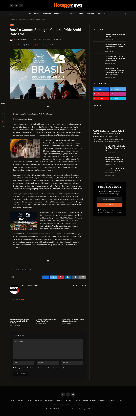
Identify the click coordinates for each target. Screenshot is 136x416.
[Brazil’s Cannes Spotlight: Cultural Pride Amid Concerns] (48, 74)
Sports (119, 401)
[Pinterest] (3, 122)
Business (47, 14)
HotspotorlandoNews (22, 39)
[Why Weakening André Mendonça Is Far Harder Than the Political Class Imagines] (98, 159)
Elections (59, 401)
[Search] (125, 14)
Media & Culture (81, 401)
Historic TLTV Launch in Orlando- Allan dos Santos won (73, 320)
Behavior (90, 14)
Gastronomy (65, 404)
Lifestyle (101, 401)
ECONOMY (69, 401)
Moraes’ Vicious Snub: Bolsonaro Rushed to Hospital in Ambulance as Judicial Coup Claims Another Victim (115, 71)
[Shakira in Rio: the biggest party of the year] (98, 36)
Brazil (37, 14)
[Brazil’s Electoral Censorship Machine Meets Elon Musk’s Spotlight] (22, 310)
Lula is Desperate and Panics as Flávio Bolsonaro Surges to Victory (115, 46)
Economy (70, 14)
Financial (39, 401)
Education (49, 401)
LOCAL (55, 404)
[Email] (3, 126)
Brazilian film (15, 269)
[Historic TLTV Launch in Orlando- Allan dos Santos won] (74, 310)
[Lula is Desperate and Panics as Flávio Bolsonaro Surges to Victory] (98, 46)
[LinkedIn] (3, 117)
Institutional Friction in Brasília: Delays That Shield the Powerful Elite (115, 148)
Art (12, 24)
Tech (81, 14)
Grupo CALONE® (51, 409)
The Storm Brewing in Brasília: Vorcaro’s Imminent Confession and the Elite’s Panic (115, 58)
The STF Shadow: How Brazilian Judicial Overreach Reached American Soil (108, 132)
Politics (57, 14)
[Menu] (11, 14)
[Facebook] (3, 109)
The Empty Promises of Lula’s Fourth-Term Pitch (46, 320)
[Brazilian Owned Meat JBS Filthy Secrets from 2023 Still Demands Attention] (98, 171)
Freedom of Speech (98, 136)
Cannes (23, 269)
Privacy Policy (110, 212)
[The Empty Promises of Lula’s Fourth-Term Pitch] (48, 310)
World (107, 14)
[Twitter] (3, 113)
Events (93, 401)
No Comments (48, 39)
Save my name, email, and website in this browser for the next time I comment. (39, 368)
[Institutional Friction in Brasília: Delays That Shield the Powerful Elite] (98, 148)
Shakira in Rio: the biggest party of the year (115, 35)
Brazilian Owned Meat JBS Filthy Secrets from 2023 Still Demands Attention (115, 171)
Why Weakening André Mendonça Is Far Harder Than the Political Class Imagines (114, 159)
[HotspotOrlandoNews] (68, 5)
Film (29, 269)
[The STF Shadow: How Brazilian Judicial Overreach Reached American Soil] (109, 118)
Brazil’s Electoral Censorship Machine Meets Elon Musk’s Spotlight (19, 321)
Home (28, 14)
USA (99, 14)
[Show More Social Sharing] (57, 45)
